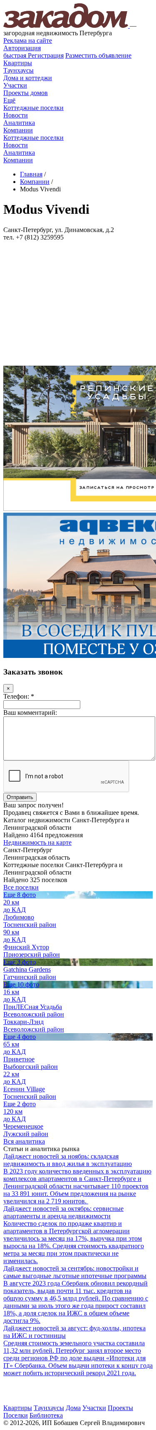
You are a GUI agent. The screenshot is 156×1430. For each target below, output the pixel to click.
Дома (73, 1407)
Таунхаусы (18, 70)
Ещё (9, 100)
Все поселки (21, 887)
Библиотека (46, 1415)
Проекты (120, 1407)
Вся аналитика (24, 1141)
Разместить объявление (98, 55)
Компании (18, 130)
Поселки (15, 1415)
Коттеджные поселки (33, 107)
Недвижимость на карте (37, 842)
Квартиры (17, 62)
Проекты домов (25, 92)
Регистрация (33, 55)
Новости (15, 115)
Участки (15, 85)
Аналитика (19, 122)
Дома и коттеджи (27, 77)
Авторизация (22, 47)
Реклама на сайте (27, 40)
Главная (31, 174)
